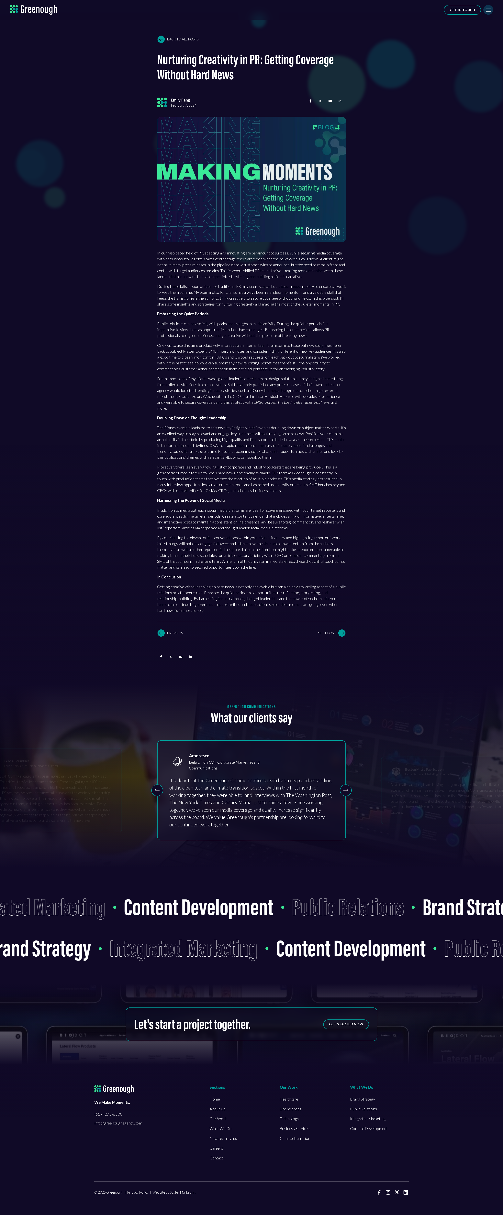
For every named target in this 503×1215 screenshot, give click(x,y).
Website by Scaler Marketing (173, 1192)
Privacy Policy (138, 1192)
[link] (379, 1192)
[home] (33, 10)
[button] (310, 101)
